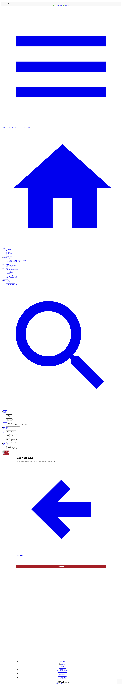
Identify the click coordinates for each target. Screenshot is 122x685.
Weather (8, 273)
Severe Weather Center (11, 277)
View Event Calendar (11, 265)
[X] (5, 452)
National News (9, 254)
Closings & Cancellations (12, 269)
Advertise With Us (10, 283)
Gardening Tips (9, 271)
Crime (7, 250)
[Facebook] (6, 451)
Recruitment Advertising (12, 284)
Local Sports (9, 258)
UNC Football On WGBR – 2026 (13, 261)
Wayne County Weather (11, 275)
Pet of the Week (10, 272)
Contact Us (6, 280)
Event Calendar (6, 264)
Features (5, 268)
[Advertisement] (61, 572)
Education (8, 252)
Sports (5, 257)
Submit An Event (10, 267)
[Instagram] (6, 454)
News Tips (5, 279)
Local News (9, 249)
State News (9, 256)
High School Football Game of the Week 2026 (16, 260)
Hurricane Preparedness (12, 276)
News (4, 248)
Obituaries (5, 262)
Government (9, 253)
